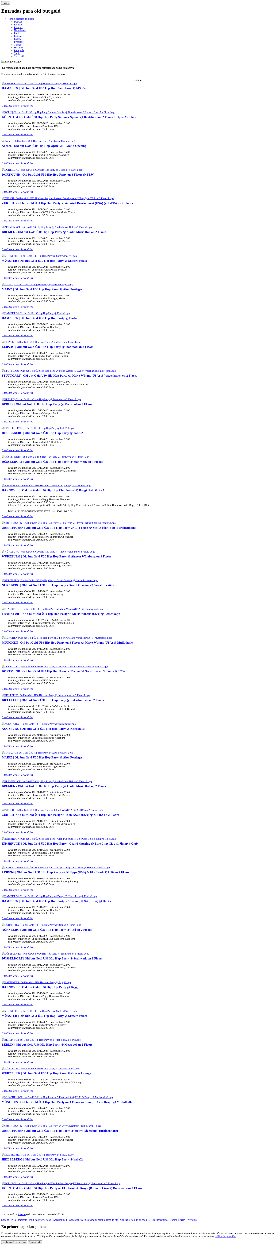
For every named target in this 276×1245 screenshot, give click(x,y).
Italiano (18, 36)
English (18, 24)
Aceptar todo (35, 1242)
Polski (17, 33)
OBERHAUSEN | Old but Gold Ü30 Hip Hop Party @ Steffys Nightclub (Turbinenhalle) (60, 1130)
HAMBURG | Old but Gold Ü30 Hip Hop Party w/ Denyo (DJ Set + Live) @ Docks (56, 901)
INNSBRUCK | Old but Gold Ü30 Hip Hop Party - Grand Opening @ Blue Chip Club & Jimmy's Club (70, 843)
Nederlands (20, 30)
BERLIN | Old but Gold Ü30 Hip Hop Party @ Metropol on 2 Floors (47, 404)
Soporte (5, 1219)
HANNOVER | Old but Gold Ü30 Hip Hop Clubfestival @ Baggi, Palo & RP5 (53, 490)
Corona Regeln (177, 1219)
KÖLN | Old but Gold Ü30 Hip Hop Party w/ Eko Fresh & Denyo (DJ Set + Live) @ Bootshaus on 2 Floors (72, 1188)
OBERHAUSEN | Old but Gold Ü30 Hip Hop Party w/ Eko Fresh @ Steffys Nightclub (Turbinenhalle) (69, 527)
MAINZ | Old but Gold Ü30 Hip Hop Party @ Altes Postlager (42, 289)
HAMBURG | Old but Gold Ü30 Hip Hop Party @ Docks (39, 318)
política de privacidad (225, 1236)
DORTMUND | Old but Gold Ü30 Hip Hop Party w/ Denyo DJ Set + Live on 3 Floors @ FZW (63, 671)
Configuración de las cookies (135, 1219)
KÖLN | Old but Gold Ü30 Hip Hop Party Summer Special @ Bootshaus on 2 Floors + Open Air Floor (69, 117)
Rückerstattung (160, 1219)
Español (18, 39)
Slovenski (19, 56)
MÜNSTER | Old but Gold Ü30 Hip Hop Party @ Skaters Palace (44, 260)
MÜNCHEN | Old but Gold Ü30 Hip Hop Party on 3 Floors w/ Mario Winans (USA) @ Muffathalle (67, 642)
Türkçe (17, 44)
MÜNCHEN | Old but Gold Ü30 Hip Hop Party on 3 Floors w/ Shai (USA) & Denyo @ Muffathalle (67, 1102)
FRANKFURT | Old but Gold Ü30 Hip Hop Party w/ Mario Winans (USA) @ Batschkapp (61, 613)
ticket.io (22, 1214)
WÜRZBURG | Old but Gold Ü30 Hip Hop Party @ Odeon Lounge (46, 1073)
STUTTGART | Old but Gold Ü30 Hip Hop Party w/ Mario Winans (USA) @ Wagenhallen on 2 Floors (69, 375)
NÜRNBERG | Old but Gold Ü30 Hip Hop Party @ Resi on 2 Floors (47, 929)
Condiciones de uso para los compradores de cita (94, 1219)
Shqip (17, 53)
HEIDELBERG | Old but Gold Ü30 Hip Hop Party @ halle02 (42, 433)
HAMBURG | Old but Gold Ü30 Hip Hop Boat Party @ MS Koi (44, 88)
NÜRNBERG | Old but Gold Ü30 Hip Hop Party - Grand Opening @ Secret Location (58, 585)
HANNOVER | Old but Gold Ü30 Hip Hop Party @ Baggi (40, 987)
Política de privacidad (40, 1219)
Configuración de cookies (14, 1242)
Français (18, 27)
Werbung (192, 1219)
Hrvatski (18, 47)
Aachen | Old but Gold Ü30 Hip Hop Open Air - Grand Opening (44, 145)
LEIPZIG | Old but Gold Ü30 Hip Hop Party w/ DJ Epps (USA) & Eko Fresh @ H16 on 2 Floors (65, 872)
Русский (18, 41)
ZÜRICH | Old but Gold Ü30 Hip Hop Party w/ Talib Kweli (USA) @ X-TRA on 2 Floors (60, 814)
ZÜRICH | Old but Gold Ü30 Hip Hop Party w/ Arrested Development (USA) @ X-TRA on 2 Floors (67, 203)
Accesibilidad (60, 1219)
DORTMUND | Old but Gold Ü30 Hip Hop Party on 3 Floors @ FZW (48, 174)
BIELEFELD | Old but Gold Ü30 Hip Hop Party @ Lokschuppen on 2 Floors (53, 700)
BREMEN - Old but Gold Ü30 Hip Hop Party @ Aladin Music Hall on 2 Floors (54, 232)
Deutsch (18, 21)
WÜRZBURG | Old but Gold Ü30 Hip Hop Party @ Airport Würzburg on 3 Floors (56, 556)
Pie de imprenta (19, 1219)
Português (19, 50)
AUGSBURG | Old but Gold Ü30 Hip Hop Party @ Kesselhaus (43, 728)
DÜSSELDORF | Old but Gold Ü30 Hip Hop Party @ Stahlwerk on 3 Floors (52, 461)
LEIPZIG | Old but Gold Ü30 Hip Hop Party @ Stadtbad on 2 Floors (47, 346)
